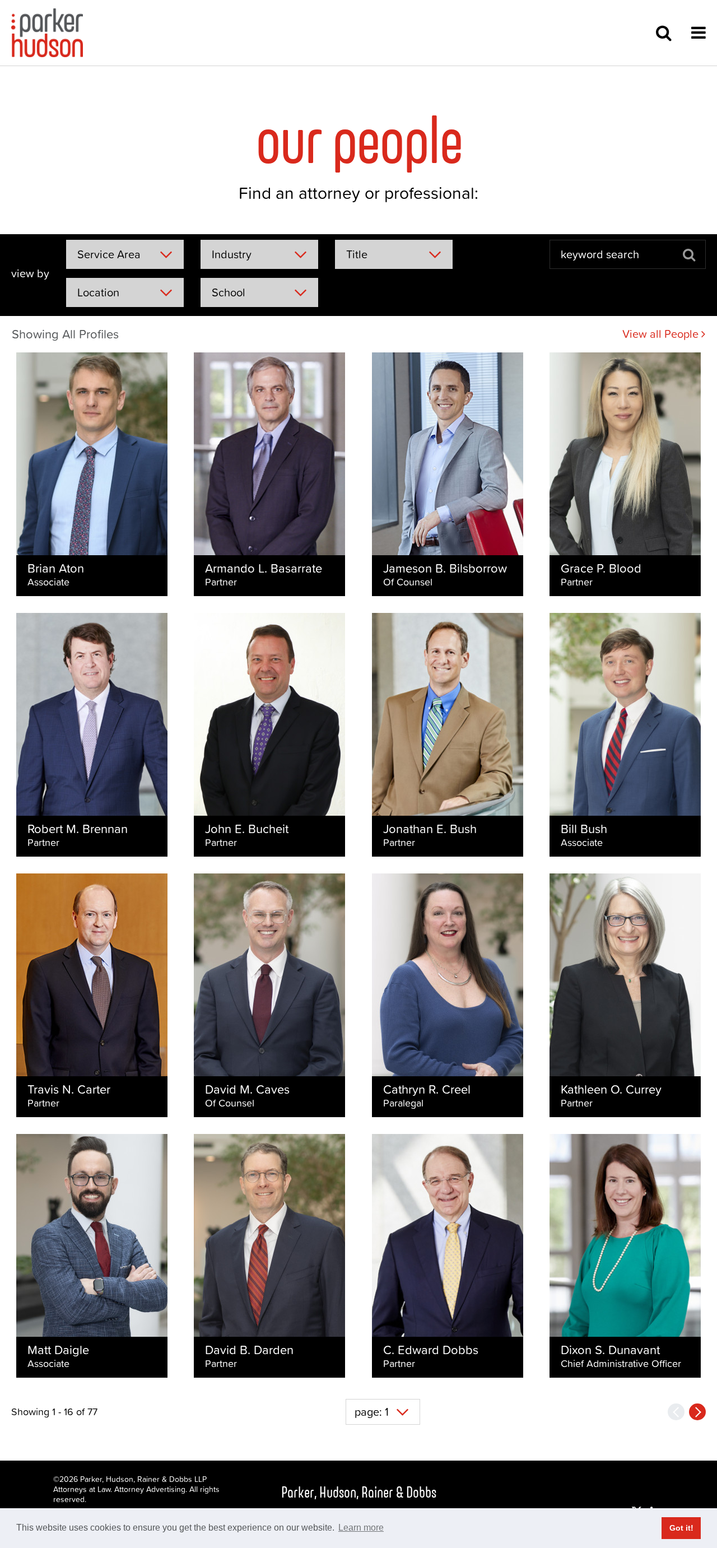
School (228, 292)
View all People (661, 334)
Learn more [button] (361, 1527)
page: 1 (372, 1411)
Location (98, 292)
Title (356, 254)
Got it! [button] (681, 1527)
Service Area (109, 254)
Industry (232, 254)
